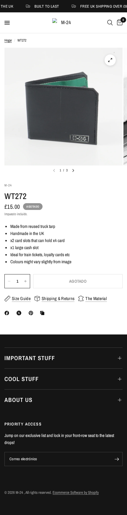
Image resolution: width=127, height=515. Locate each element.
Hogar (8, 40)
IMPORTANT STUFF (29, 358)
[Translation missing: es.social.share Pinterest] (32, 313)
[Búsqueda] (110, 22)
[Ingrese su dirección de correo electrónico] (117, 459)
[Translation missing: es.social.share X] (20, 313)
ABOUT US (18, 400)
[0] (119, 22)
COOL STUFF (21, 379)
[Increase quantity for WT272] (25, 281)
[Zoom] (110, 60)
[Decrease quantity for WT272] (9, 281)
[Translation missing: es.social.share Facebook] (8, 313)
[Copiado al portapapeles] (43, 313)
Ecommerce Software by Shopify (76, 492)
